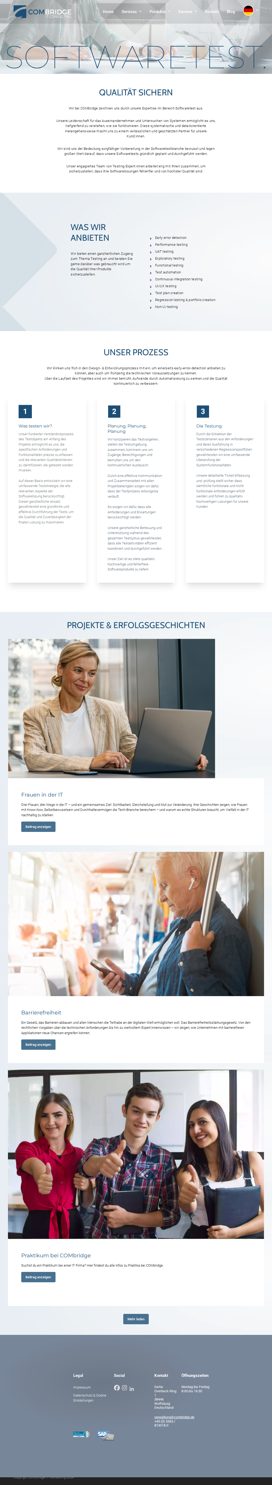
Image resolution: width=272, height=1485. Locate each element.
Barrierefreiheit (41, 1012)
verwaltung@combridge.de (174, 1417)
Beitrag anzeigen (38, 827)
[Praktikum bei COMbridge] (136, 1154)
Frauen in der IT (42, 795)
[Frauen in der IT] (111, 708)
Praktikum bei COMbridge (56, 1255)
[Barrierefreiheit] (136, 924)
